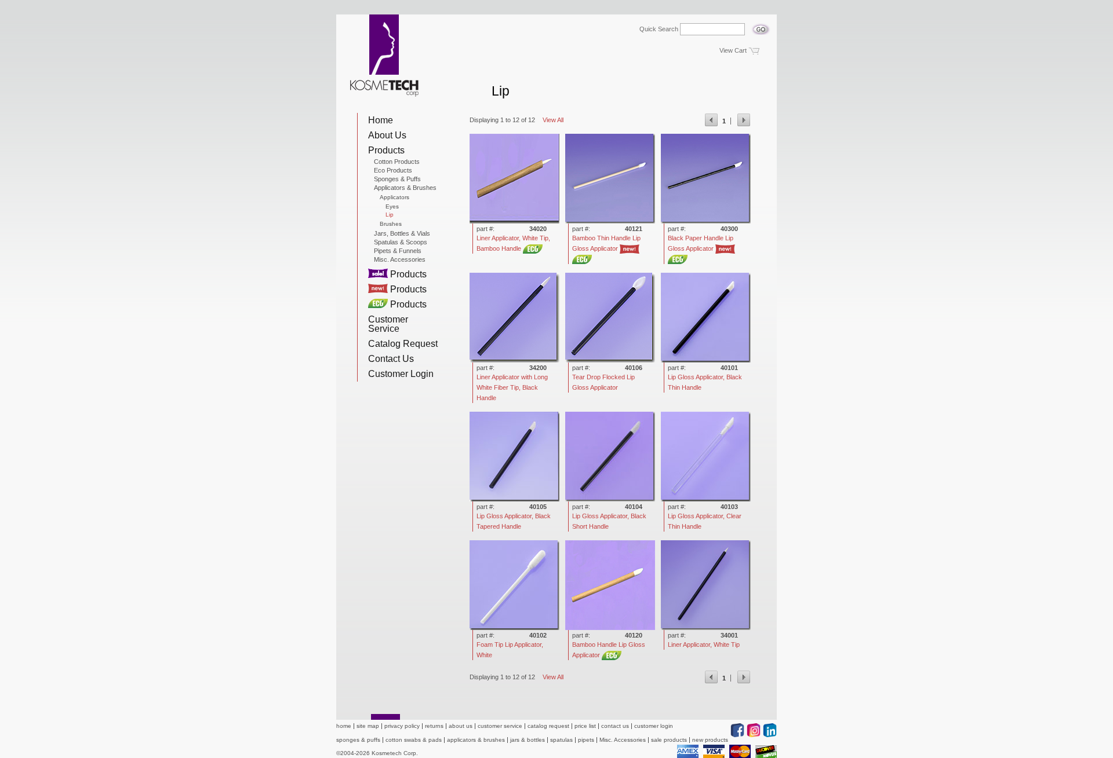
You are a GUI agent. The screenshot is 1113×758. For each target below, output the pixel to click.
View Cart (733, 50)
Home (380, 120)
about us (460, 726)
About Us (387, 135)
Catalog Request (403, 344)
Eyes (392, 207)
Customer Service (388, 324)
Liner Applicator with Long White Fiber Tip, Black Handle (512, 387)
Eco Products (393, 170)
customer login (653, 726)
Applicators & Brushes (405, 187)
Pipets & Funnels (397, 250)
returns (434, 726)
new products (710, 740)
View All (553, 119)
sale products (669, 740)
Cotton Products (397, 161)
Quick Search (658, 29)
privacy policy (402, 726)
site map (368, 726)
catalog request (548, 726)
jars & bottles (527, 740)
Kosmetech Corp (384, 55)
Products (386, 150)
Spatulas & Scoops (400, 242)
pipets (586, 740)
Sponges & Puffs (397, 178)
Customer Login (401, 374)
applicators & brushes (476, 740)
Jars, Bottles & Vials (402, 233)
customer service (500, 726)
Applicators (394, 197)
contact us (615, 726)
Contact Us (391, 359)
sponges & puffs (358, 740)
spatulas (561, 740)
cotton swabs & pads (413, 740)
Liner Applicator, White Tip (704, 644)
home (343, 726)
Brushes (391, 224)
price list (585, 726)
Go (761, 26)
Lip (389, 215)
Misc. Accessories (399, 259)
